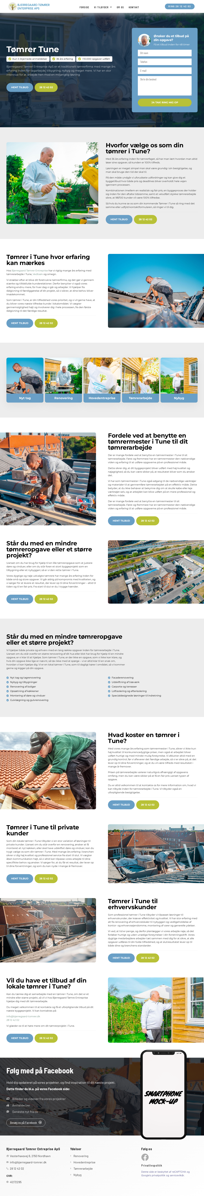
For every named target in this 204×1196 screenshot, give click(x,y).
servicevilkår (177, 1175)
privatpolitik (158, 1175)
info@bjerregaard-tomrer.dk (23, 1016)
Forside (84, 7)
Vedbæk (38, 274)
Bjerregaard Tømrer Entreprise (30, 270)
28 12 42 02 (12, 1020)
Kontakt (134, 7)
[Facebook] (145, 1157)
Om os (120, 7)
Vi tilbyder (101, 7)
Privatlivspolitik (151, 1165)
